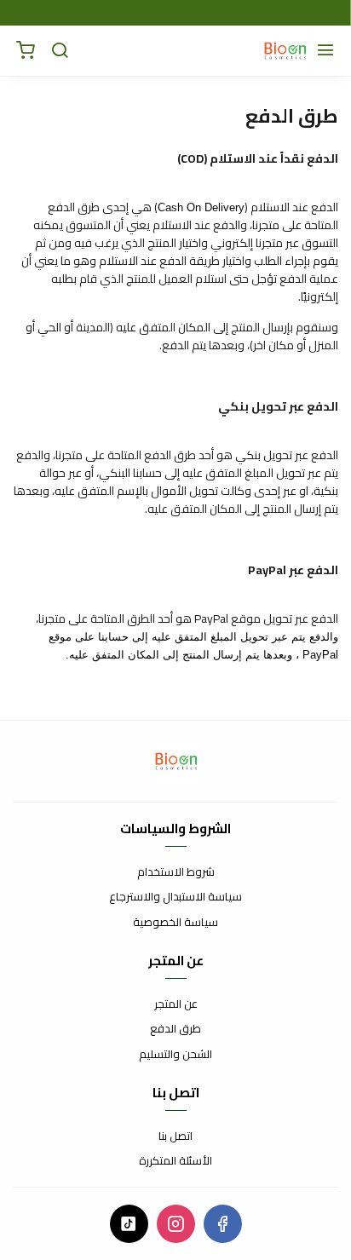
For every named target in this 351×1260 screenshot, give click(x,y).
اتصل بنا (175, 1136)
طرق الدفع (175, 1029)
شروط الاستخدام (176, 872)
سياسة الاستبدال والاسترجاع (175, 897)
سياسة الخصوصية (175, 922)
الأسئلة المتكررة (175, 1161)
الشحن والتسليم (175, 1054)
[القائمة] (325, 51)
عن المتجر (176, 1004)
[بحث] (59, 51)
